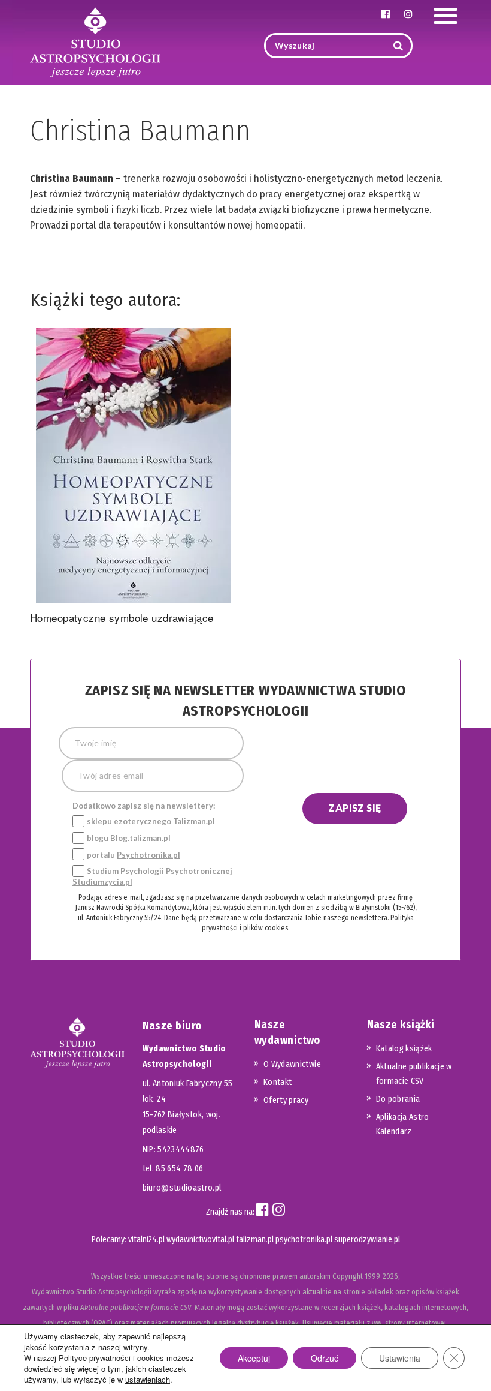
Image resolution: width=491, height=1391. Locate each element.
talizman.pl (255, 1239)
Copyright (347, 1276)
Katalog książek (404, 1049)
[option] (133, 478)
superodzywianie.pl (367, 1239)
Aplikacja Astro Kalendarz (402, 1124)
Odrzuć (324, 1358)
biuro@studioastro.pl (182, 1188)
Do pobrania (398, 1099)
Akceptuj (254, 1358)
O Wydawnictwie (292, 1064)
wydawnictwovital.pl (200, 1239)
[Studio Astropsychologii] (95, 41)
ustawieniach (147, 1379)
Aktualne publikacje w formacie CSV (414, 1074)
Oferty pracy (285, 1100)
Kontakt (277, 1082)
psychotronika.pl (303, 1239)
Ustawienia (399, 1358)
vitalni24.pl (146, 1239)
